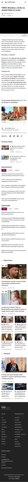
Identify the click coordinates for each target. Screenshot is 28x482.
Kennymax (17, 476)
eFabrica (17, 478)
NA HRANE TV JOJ (19, 429)
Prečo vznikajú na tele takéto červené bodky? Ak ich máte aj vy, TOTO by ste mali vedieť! (13, 186)
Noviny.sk (17, 417)
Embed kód (24, 35)
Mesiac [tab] (17, 170)
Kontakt (3, 457)
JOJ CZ (3, 424)
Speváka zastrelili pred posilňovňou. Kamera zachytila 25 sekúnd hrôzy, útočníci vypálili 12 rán (13, 227)
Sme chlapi (4, 436)
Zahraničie (17, 436)
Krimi (16, 439)
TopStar (3, 434)
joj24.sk (17, 420)
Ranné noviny (18, 427)
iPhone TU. (7, 102)
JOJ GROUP (4, 427)
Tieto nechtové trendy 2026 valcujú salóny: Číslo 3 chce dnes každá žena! (12, 199)
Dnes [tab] (4, 208)
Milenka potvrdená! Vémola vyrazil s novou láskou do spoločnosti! (12, 213)
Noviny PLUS (18, 422)
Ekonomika (17, 443)
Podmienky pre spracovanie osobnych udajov (7, 461)
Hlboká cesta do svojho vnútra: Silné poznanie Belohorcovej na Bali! (13, 251)
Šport (2, 429)
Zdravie (3, 439)
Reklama (3, 454)
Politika (17, 441)
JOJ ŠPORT (3, 422)
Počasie (3, 443)
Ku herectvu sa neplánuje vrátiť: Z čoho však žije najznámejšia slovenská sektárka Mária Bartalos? (13, 193)
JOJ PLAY (3, 420)
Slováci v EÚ (18, 446)
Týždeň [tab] (10, 170)
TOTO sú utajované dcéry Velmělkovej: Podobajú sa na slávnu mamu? (11, 180)
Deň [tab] (4, 170)
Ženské (3, 432)
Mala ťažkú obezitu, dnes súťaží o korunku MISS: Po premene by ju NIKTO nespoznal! (12, 245)
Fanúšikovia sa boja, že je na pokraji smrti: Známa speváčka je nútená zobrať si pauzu (12, 174)
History (3, 441)
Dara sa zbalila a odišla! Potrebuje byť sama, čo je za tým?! (13, 239)
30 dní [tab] (16, 208)
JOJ (2, 417)
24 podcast (17, 432)
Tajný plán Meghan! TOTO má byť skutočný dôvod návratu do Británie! (12, 234)
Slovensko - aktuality (20, 434)
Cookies (3, 465)
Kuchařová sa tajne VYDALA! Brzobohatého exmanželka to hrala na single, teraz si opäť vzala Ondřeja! (12, 220)
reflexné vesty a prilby (15, 74)
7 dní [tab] (10, 208)
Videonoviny (18, 424)
